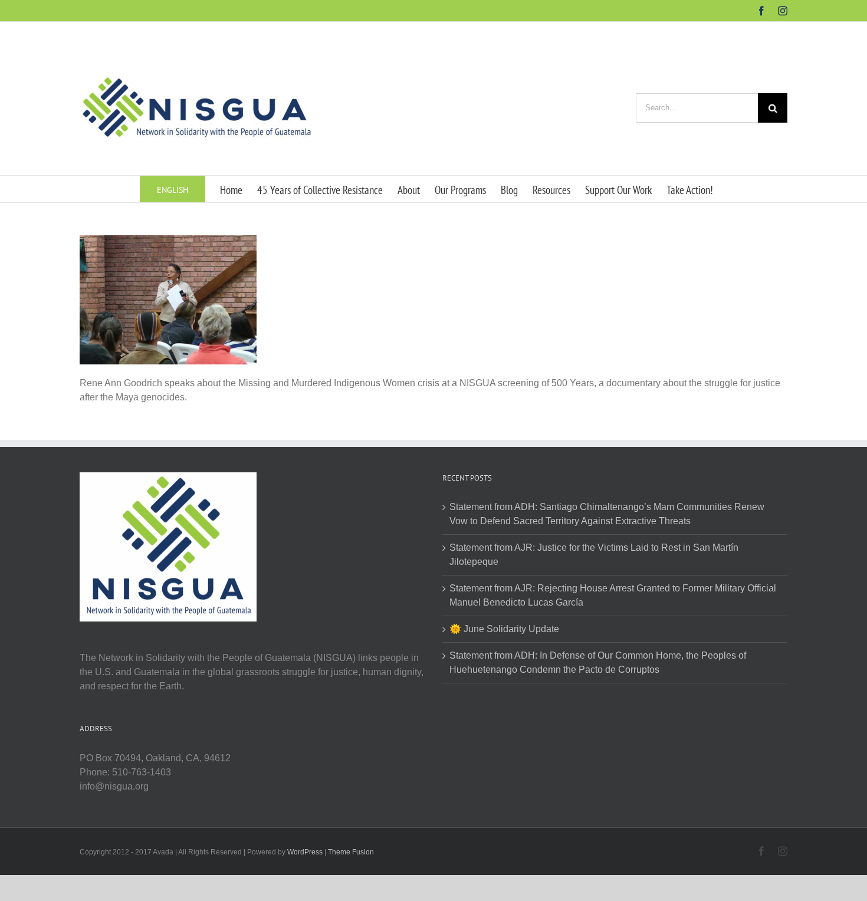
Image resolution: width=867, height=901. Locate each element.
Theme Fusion (351, 852)
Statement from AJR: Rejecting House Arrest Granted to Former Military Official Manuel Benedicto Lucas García (612, 595)
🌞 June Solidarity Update (504, 629)
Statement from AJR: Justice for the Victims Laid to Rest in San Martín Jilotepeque (593, 554)
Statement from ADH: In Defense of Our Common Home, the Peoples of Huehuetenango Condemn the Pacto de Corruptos (597, 662)
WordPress (305, 852)
